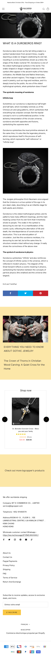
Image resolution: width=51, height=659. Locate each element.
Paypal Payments (10, 561)
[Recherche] (44, 9)
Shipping (6, 569)
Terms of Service (10, 577)
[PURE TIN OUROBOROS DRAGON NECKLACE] (25, 171)
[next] (46, 419)
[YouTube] (26, 539)
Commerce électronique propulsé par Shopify (25, 633)
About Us (7, 553)
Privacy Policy (9, 565)
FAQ (4, 573)
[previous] (4, 419)
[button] (21, 434)
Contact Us (7, 557)
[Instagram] (15, 539)
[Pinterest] (20, 539)
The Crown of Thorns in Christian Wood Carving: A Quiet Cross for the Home (24, 364)
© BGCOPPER (25, 630)
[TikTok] (31, 539)
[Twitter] (9, 539)
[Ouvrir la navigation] (3, 9)
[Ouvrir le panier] (48, 9)
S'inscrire (11, 612)
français (24, 624)
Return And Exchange (12, 582)
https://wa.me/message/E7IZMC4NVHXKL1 (21, 535)
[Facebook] (4, 539)
